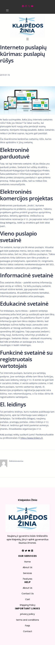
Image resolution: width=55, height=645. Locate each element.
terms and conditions (27, 619)
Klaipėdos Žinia (27, 500)
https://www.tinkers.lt (31, 437)
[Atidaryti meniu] (7, 10)
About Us (27, 567)
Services (27, 573)
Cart (27, 599)
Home (27, 561)
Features (27, 578)
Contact (27, 631)
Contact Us (28, 593)
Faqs (27, 625)
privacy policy (27, 614)
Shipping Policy (27, 605)
